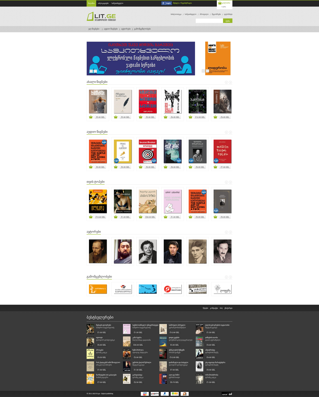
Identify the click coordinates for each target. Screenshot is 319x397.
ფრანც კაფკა (101, 353)
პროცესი (99, 350)
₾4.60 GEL (211, 345)
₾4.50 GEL (101, 357)
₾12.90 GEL (174, 332)
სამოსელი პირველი (177, 325)
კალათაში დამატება (91, 117)
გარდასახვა (137, 375)
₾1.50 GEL (211, 332)
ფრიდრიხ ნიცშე (211, 353)
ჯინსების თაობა (211, 338)
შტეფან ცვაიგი (211, 328)
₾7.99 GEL (225, 167)
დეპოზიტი (228, 14)
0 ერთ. (224, 7)
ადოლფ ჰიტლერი (140, 353)
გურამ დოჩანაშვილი (177, 328)
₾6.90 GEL (101, 345)
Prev (91, 71)
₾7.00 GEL (174, 369)
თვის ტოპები (96, 181)
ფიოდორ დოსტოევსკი (105, 340)
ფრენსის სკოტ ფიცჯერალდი (180, 340)
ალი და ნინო (174, 375)
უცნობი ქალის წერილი (141, 363)
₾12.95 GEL (200, 117)
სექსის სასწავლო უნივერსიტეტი (145, 325)
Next (95, 71)
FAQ (221, 308)
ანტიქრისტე (210, 350)
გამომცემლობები (142, 29)
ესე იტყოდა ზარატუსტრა (215, 363)
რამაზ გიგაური (102, 377)
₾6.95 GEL (175, 117)
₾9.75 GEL (174, 382)
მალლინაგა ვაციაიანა (141, 340)
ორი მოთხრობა (211, 375)
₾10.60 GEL (100, 217)
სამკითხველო (117, 3)
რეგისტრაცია (186, 3)
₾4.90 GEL (211, 357)
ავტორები (126, 29)
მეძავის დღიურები (103, 325)
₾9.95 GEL (225, 117)
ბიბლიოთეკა (176, 14)
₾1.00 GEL (125, 217)
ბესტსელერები (100, 318)
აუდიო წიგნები (111, 29)
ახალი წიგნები (97, 82)
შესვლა (176, 3)
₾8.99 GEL (175, 167)
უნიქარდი (228, 308)
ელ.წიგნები (93, 29)
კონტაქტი (214, 308)
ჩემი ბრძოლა (138, 350)
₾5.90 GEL (100, 117)
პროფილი (204, 14)
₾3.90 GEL (174, 345)
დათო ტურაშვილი (212, 340)
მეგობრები (216, 14)
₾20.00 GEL (150, 217)
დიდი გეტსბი (174, 338)
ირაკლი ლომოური (104, 365)
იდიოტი (99, 338)
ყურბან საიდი (174, 377)
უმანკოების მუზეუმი (177, 350)
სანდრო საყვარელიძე (105, 328)
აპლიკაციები (103, 3)
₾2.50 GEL (138, 382)
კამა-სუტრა (137, 338)
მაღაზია (91, 3)
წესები (205, 308)
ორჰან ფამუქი (174, 353)
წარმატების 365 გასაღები (106, 375)
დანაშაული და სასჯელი (178, 363)
